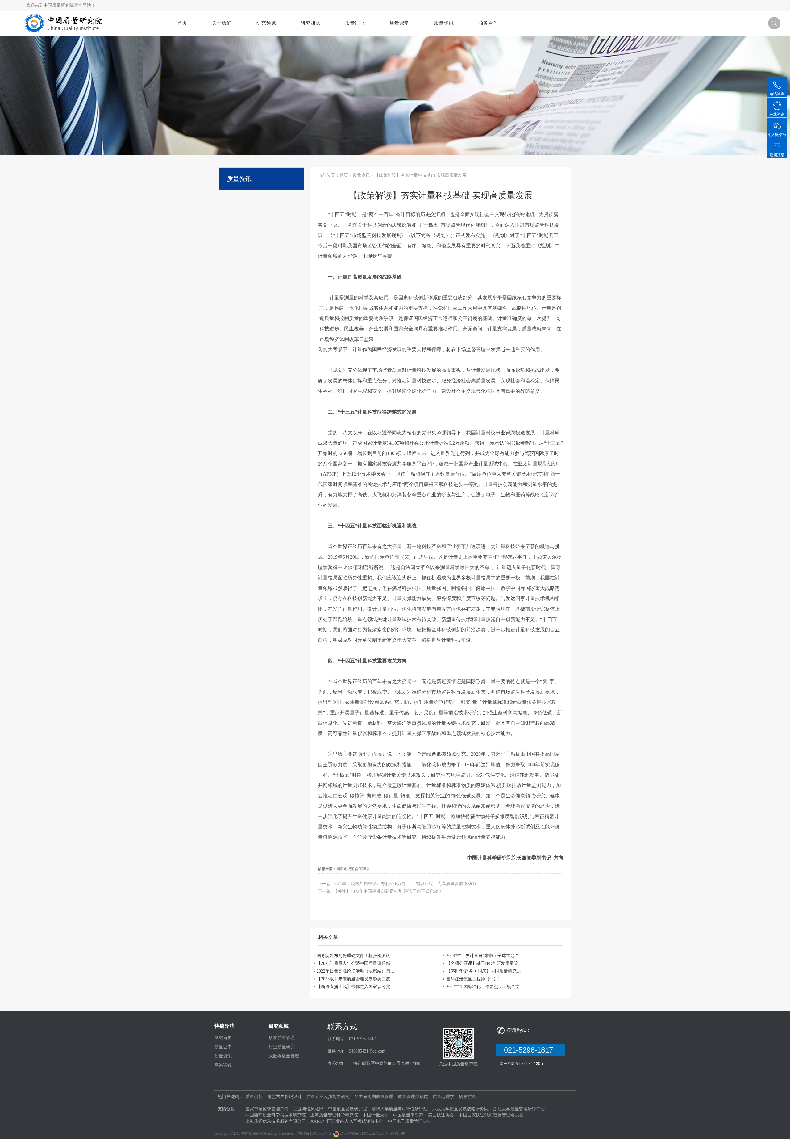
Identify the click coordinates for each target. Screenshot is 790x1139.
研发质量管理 (282, 1037)
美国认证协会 (441, 1115)
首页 (182, 23)
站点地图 (398, 1133)
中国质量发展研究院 (347, 1109)
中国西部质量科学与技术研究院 (275, 1115)
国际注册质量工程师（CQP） (474, 979)
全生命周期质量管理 (373, 1096)
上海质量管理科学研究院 (334, 1115)
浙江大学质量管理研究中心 (519, 1109)
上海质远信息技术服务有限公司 (275, 1121)
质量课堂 (399, 23)
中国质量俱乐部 (408, 1115)
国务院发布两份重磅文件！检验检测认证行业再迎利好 (356, 955)
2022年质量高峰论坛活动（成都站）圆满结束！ (356, 971)
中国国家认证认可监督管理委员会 (491, 1115)
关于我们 (221, 23)
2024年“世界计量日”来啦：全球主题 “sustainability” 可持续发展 (485, 955)
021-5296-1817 (530, 1050)
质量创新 (254, 1096)
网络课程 (223, 1065)
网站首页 (223, 1037)
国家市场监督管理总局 (267, 1109)
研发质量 (467, 1096)
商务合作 (488, 23)
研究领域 (266, 23)
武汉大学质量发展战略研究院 (460, 1109)
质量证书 (355, 23)
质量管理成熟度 (413, 1096)
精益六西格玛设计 (284, 1096)
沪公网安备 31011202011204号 (364, 1133)
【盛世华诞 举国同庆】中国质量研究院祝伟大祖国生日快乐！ (485, 971)
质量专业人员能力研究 (328, 1096)
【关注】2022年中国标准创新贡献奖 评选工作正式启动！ (388, 891)
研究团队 (310, 23)
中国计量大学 (376, 1115)
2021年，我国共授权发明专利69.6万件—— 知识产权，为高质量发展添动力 (404, 883)
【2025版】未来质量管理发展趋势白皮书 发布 (356, 979)
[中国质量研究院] (65, 22)
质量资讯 (444, 23)
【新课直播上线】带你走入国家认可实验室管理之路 (356, 986)
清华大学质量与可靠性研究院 (400, 1109)
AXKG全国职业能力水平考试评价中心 (346, 1121)
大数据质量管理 (284, 1056)
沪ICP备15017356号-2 (313, 1133)
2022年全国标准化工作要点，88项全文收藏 (485, 986)
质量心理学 (443, 1096)
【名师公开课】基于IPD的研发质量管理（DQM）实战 (485, 963)
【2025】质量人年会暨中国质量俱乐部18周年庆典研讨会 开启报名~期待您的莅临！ (356, 963)
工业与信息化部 (308, 1109)
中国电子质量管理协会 (409, 1121)
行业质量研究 (282, 1046)
